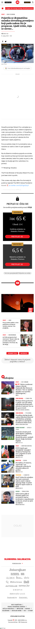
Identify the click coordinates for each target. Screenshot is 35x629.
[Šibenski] (23, 597)
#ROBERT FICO (12, 353)
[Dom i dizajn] (26, 582)
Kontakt (27, 608)
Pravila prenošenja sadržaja (16, 606)
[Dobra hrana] (16, 582)
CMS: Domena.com (22, 622)
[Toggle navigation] (2, 2)
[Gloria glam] (7, 582)
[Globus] (10, 578)
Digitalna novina (17, 610)
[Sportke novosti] (23, 574)
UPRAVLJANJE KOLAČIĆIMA (17, 616)
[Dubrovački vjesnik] (17, 593)
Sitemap (30, 610)
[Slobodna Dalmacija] (17, 2)
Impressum (20, 608)
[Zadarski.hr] (12, 597)
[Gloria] (26, 578)
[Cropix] (17, 589)
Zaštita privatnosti (8, 608)
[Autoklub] (11, 586)
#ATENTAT (24, 353)
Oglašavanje (6, 610)
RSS (25, 610)
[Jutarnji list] (17, 570)
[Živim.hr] (19, 578)
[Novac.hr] (24, 586)
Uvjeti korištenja (16, 605)
